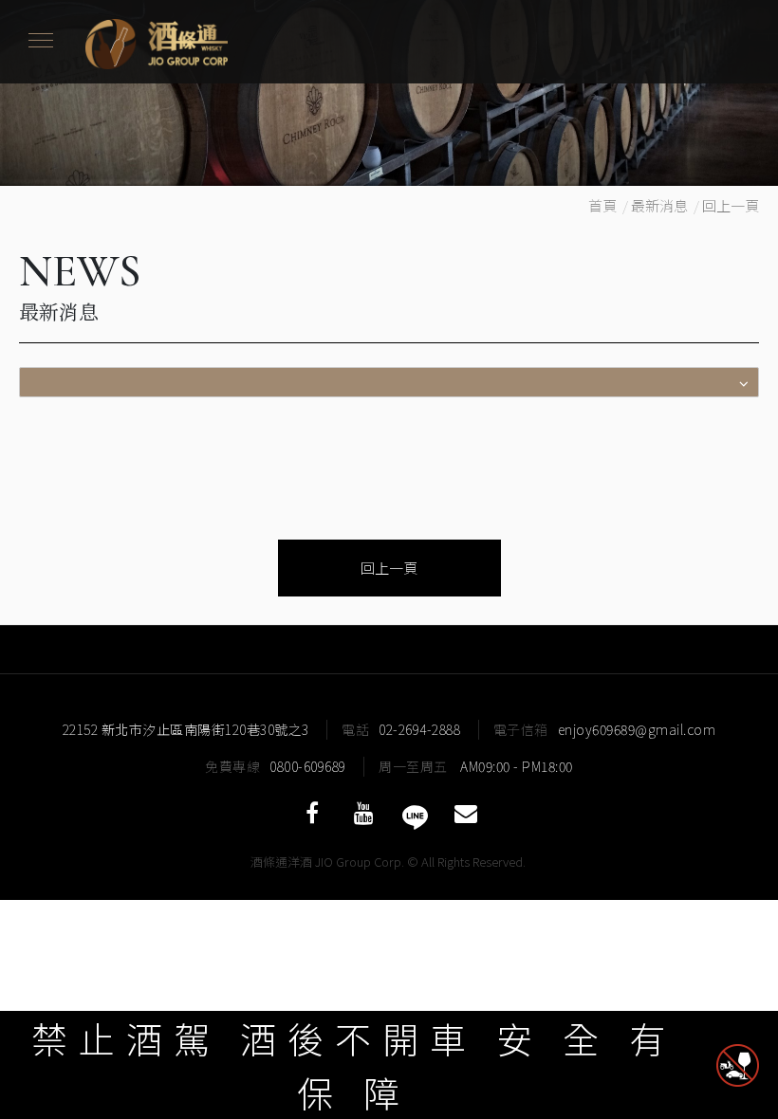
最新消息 (659, 205)
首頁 (602, 205)
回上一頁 (730, 205)
